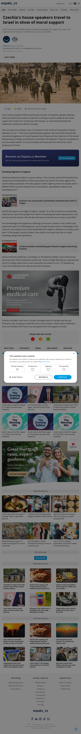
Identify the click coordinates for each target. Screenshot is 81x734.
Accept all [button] (62, 377)
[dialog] (40, 367)
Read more (46, 362)
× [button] (73, 353)
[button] (15, 377)
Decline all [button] (43, 377)
